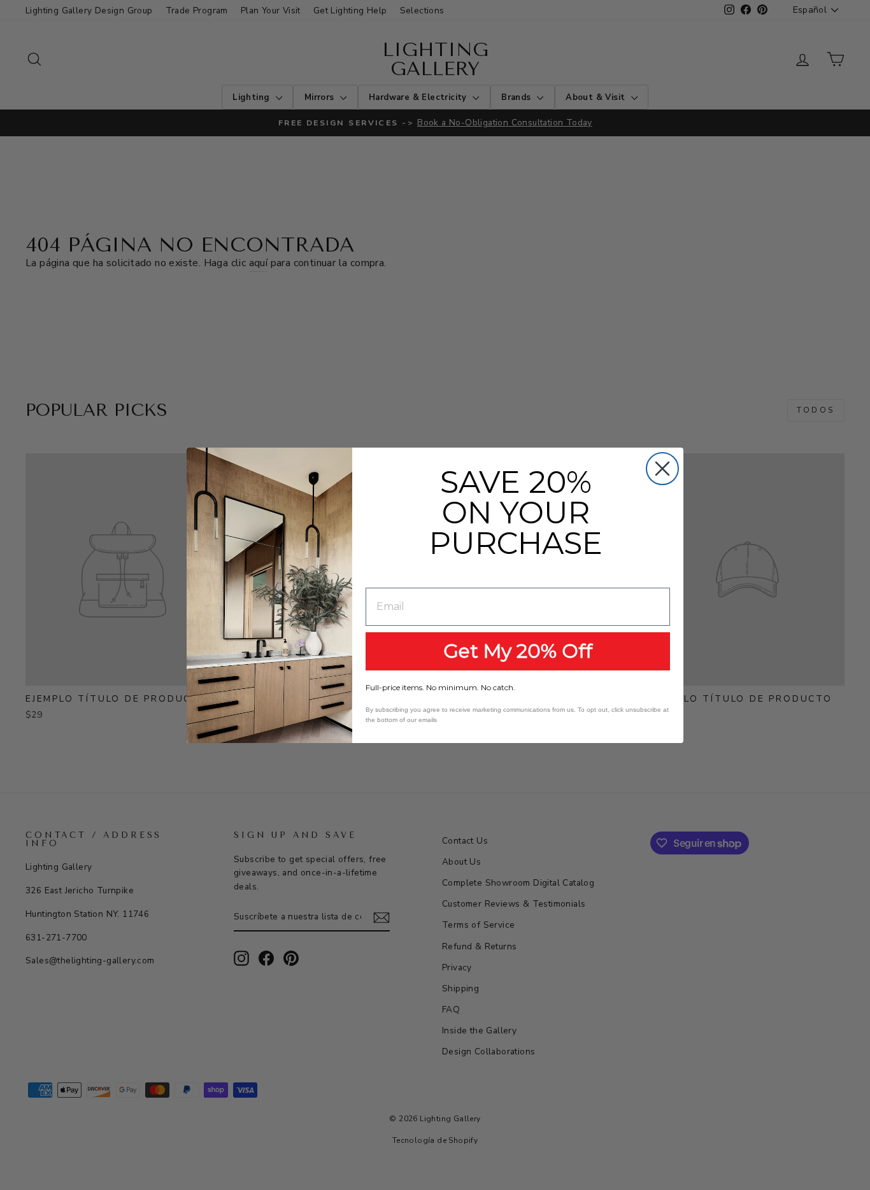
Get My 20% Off (517, 651)
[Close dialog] (662, 469)
